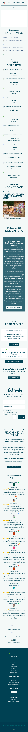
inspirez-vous (14, 344)
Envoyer (21, 417)
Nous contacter (14, 672)
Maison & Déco (14, 663)
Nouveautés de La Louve (11, 412)
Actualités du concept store (12, 414)
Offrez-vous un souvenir (14, 361)
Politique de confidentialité (15, 725)
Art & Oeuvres (14, 664)
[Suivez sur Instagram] (15, 692)
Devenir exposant (14, 467)
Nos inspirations (14, 378)
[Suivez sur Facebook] (12, 692)
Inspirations (14, 666)
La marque (14, 668)
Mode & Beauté (14, 661)
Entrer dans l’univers (14, 307)
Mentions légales (6, 725)
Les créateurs (14, 670)
